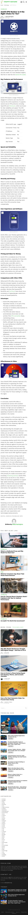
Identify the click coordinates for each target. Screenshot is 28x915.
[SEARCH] (23, 2)
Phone (3, 839)
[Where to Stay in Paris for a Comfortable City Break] (4, 775)
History (3, 823)
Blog (3, 801)
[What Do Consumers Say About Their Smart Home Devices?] (14, 563)
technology (15, 516)
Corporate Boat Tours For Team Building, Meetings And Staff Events (17, 756)
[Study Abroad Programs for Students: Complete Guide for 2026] (4, 782)
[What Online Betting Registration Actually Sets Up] (4, 737)
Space (3, 846)
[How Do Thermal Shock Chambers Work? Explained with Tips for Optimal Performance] (14, 585)
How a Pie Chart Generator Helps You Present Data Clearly (12, 698)
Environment (5, 812)
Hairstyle (4, 820)
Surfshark (12, 291)
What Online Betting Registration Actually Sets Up (16, 736)
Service (9, 516)
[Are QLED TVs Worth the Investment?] (14, 609)
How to (4, 827)
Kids (3, 828)
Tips (3, 852)
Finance (4, 815)
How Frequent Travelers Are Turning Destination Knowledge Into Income (17, 890)
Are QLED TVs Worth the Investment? (13, 621)
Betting (3, 800)
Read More (10, 738)
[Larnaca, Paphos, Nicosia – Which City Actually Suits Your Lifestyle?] (4, 750)
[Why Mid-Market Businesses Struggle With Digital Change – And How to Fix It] (14, 638)
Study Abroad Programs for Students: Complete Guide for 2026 (17, 781)
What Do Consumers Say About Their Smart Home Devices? (12, 574)
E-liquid (4, 808)
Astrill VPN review (20, 74)
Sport (3, 847)
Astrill (3, 516)
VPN (22, 516)
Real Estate (4, 842)
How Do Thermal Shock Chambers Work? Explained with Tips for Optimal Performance (14, 598)
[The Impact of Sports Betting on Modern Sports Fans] (4, 763)
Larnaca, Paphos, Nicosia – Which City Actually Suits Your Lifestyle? (16, 750)
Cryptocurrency (5, 807)
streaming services (12, 475)
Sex (3, 843)
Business (4, 804)
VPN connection (15, 316)
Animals (4, 799)
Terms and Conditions (9, 912)
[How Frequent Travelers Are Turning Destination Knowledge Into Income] (14, 724)
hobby (3, 824)
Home (3, 826)
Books (3, 803)
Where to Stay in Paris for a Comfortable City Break (15, 775)
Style (3, 849)
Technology (4, 549)
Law (3, 830)
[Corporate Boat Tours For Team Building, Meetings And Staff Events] (4, 757)
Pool (3, 841)
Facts (3, 814)
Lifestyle (4, 831)
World (3, 856)
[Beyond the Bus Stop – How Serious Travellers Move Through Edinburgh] (4, 788)
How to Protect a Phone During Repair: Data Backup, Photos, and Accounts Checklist (13, 674)
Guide (3, 819)
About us (18, 912)
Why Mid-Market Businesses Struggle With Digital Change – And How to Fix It (13, 649)
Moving (3, 834)
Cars (3, 805)
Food (3, 816)
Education (4, 809)
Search (26, 708)
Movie (3, 833)
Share (2, 21)
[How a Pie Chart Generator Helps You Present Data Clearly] (14, 688)
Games (3, 818)
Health (3, 822)
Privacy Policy (24, 912)
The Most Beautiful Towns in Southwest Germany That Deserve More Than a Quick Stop (16, 743)
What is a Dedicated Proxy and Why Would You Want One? (12, 551)
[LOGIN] (21, 2)
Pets (3, 838)
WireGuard (12, 106)
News (3, 837)
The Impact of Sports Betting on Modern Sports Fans (16, 762)
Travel (3, 725)
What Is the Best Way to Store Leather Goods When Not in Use (16, 769)
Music (3, 835)
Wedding (4, 854)
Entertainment (5, 811)
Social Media (5, 845)
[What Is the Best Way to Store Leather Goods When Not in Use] (4, 769)
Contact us (14, 913)
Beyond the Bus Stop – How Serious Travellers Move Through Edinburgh (17, 787)
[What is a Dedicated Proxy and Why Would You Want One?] (14, 540)
